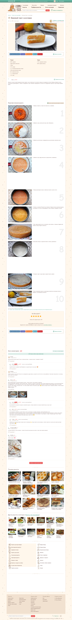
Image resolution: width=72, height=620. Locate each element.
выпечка (22, 309)
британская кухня (41, 309)
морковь (11, 309)
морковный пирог (17, 309)
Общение (42, 5)
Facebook (23, 54)
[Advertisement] (36, 93)
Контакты (62, 5)
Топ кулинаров (25, 5)
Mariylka (11, 435)
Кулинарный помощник (52, 5)
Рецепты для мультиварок (18, 308)
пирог (14, 309)
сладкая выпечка (26, 309)
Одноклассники (29, 54)
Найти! (47, 10)
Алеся (13, 79)
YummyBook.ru (14, 8)
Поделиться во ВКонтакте (15, 54)
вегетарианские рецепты (48, 309)
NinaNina (11, 371)
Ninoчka (11, 356)
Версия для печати (58, 54)
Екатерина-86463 (13, 427)
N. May (13, 419)
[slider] (36, 316)
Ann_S (13, 409)
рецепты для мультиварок (34, 309)
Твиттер (35, 54)
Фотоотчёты (34, 5)
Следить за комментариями (58, 351)
